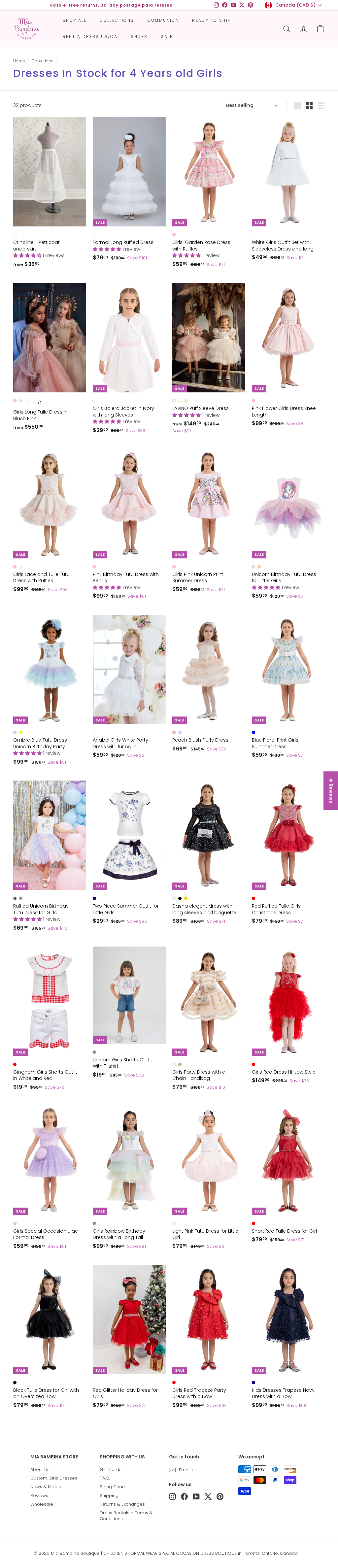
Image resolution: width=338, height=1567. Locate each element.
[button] (28, 255)
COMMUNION (163, 20)
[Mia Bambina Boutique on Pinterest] (220, 1496)
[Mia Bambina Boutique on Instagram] (172, 1496)
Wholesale (41, 1504)
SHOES (139, 36)
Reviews (39, 1495)
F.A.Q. (105, 1478)
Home (19, 61)
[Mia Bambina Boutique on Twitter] (208, 1496)
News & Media (45, 1487)
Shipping (109, 1495)
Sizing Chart (112, 1487)
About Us (40, 1469)
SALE (167, 36)
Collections (117, 20)
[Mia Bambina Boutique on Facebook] (184, 1496)
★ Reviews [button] (331, 790)
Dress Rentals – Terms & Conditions (126, 1516)
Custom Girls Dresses (53, 1478)
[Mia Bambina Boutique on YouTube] (196, 1496)
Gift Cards (110, 1469)
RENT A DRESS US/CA (90, 36)
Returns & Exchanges (122, 1504)
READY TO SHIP (211, 20)
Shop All (74, 20)
